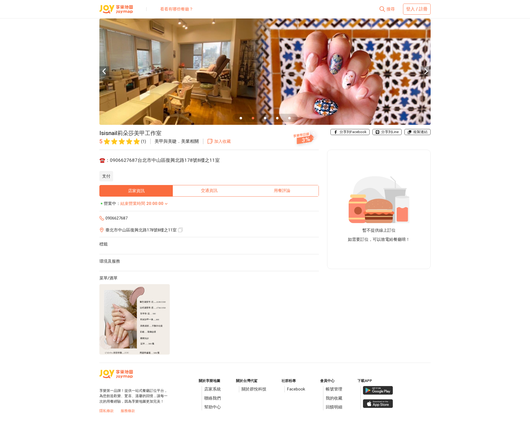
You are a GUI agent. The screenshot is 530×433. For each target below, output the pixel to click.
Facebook (296, 389)
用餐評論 (282, 190)
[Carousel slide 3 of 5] (265, 118)
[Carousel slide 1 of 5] (241, 118)
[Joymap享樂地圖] (116, 11)
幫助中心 (212, 407)
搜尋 (390, 9)
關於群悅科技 (254, 389)
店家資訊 (136, 190)
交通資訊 (209, 190)
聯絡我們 (212, 398)
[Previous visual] (104, 71)
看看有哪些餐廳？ (176, 9)
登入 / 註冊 (417, 9)
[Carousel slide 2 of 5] (253, 118)
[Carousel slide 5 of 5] (289, 118)
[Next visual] (426, 71)
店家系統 (212, 389)
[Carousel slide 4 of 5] (277, 118)
